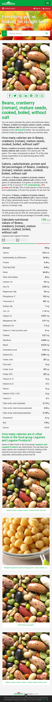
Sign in (38, 8)
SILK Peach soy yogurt (26, 625)
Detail (45, 700)
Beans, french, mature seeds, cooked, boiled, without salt (26, 682)
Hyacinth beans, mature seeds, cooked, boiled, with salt (26, 510)
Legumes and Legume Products (15, 236)
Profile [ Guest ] (9, 8)
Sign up (47, 8)
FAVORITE (23, 240)
